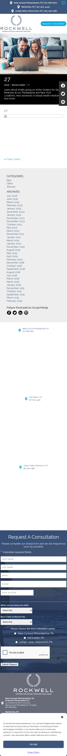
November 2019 (16, 246)
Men (9, 180)
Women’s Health (18, 85)
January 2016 (14, 284)
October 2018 (14, 265)
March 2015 (13, 297)
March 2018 (13, 278)
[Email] (63, 102)
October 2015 (14, 291)
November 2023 (16, 221)
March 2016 (13, 281)
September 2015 (16, 294)
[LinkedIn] (21, 313)
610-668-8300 (50, 3)
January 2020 (14, 243)
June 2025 (12, 199)
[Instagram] (26, 313)
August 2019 (13, 249)
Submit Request (9, 664)
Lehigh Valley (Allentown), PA (28, 11)
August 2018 (13, 272)
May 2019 (12, 253)
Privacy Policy (33, 752)
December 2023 (15, 218)
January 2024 (14, 214)
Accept (33, 744)
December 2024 (16, 211)
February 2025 (14, 205)
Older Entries (13, 159)
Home (6, 85)
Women (11, 186)
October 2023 (14, 224)
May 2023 (12, 227)
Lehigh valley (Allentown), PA (35, 642)
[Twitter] (15, 313)
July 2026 (12, 195)
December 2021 (15, 234)
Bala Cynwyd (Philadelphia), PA (28, 3)
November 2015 (15, 288)
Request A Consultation (53, 23)
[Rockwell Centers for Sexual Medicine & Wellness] (16, 23)
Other (10, 183)
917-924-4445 (43, 7)
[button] (62, 717)
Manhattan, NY (28, 7)
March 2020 (13, 240)
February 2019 (14, 259)
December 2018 (15, 262)
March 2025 (13, 202)
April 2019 (12, 256)
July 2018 (12, 275)
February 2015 (14, 300)
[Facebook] (9, 313)
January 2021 (14, 237)
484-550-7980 (50, 11)
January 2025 (14, 208)
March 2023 (13, 230)
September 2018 (16, 269)
